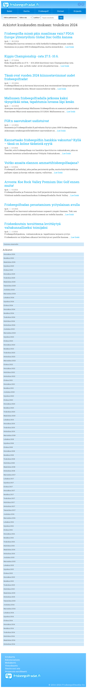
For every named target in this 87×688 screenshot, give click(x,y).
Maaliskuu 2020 (9, 416)
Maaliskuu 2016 (9, 550)
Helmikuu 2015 (9, 597)
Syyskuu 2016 (9, 526)
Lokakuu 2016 (9, 522)
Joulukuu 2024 (9, 290)
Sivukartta (10, 657)
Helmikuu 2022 (9, 376)
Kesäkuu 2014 (9, 628)
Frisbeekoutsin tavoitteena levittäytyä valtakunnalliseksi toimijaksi (32, 225)
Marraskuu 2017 (10, 475)
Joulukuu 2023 (9, 329)
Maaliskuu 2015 (9, 593)
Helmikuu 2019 (9, 431)
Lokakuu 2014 (9, 613)
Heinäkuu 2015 (9, 577)
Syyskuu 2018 (9, 443)
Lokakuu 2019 (9, 420)
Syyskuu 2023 (9, 337)
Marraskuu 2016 (9, 518)
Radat (9, 11)
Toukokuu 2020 (9, 412)
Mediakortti (10, 662)
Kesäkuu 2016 (9, 538)
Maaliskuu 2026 (9, 262)
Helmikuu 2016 (9, 554)
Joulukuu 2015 (9, 557)
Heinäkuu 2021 (9, 384)
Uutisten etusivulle (11, 244)
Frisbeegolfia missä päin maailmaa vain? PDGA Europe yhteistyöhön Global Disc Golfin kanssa (39, 35)
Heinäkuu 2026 (9, 254)
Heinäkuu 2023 (9, 345)
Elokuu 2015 (8, 573)
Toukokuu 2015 (9, 585)
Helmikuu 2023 (9, 357)
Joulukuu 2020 (9, 392)
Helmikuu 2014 (9, 644)
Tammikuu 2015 (9, 601)
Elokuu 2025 (8, 270)
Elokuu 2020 (8, 400)
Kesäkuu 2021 (9, 388)
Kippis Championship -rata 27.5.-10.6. (31, 56)
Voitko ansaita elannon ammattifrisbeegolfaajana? (41, 163)
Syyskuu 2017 (9, 483)
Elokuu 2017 (8, 487)
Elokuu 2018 (8, 447)
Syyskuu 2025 (9, 266)
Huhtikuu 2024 (9, 321)
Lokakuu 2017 (9, 479)
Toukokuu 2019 (9, 427)
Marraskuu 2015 (9, 561)
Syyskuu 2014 (9, 616)
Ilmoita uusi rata (12, 668)
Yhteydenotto (11, 665)
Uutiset (60, 11)
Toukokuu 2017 (9, 498)
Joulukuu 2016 (9, 514)
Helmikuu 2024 (9, 325)
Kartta (26, 11)
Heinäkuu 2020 (9, 404)
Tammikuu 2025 (10, 286)
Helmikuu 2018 (9, 471)
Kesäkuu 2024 (9, 313)
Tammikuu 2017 (10, 510)
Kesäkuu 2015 (9, 581)
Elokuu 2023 (8, 341)
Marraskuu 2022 (10, 361)
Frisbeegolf (43, 11)
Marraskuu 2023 (10, 333)
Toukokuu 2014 (9, 632)
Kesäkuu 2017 (9, 494)
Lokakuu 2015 (9, 565)
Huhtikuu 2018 (9, 463)
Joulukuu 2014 (9, 605)
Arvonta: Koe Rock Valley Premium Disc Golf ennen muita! (41, 184)
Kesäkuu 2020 (9, 408)
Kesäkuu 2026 (9, 258)
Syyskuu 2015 (9, 569)
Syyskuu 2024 (9, 301)
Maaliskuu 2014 (9, 640)
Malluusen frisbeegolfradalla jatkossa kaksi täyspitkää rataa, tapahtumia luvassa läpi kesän (39, 100)
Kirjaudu (77, 11)
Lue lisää (69, 47)
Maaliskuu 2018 (9, 467)
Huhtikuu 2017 (9, 502)
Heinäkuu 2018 (9, 451)
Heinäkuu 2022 (9, 368)
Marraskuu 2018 (9, 435)
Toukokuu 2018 (9, 459)
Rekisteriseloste (12, 660)
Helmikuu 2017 (9, 506)
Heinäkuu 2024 (9, 309)
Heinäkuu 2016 (9, 534)
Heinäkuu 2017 (9, 490)
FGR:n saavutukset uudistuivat (26, 121)
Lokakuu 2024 (9, 297)
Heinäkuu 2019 (9, 424)
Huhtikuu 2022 (9, 372)
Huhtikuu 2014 (9, 636)
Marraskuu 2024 (10, 294)
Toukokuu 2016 (9, 542)
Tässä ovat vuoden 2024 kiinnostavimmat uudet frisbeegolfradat (39, 77)
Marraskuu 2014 (9, 609)
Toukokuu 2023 (9, 353)
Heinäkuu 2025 (9, 274)
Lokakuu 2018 (9, 439)
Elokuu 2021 (8, 380)
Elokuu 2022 (8, 364)
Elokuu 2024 (8, 305)
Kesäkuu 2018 (9, 455)
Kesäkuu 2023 (9, 349)
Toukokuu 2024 (9, 317)
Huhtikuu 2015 (9, 589)
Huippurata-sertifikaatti (16, 671)
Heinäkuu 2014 (9, 624)
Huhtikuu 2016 (9, 546)
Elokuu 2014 (8, 620)
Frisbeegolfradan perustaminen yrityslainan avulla (42, 205)
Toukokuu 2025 (9, 278)
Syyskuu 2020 (9, 396)
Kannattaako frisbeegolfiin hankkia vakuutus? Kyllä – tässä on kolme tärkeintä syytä (42, 142)
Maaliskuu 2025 (9, 282)
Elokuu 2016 (8, 530)
